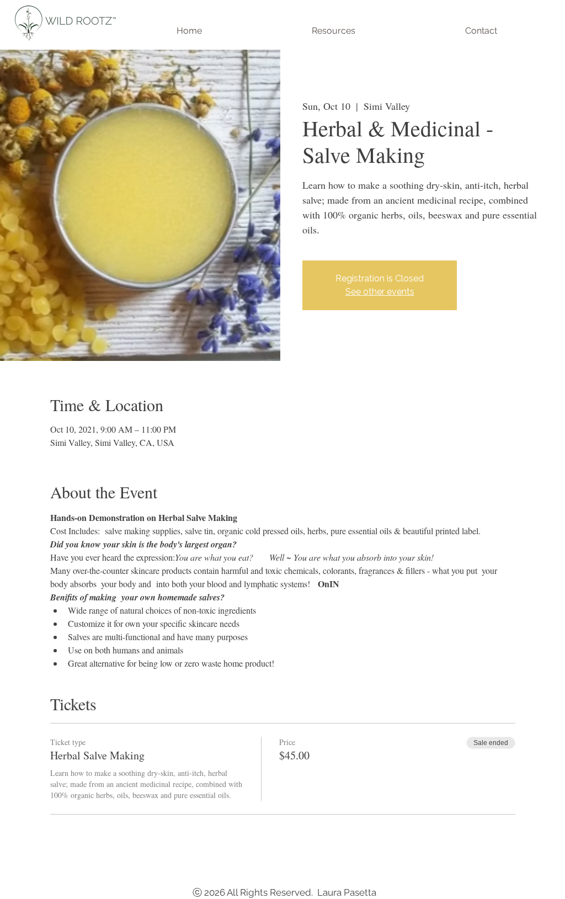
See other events (379, 291)
